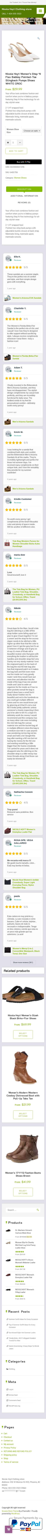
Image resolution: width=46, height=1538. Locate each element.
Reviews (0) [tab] (24, 202)
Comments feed (14, 1400)
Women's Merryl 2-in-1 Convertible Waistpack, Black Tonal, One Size (26, 951)
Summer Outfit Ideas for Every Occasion (23, 1319)
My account (8, 1444)
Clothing (12, 1369)
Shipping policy (10, 1455)
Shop (6, 1458)
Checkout (8, 1437)
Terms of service (11, 1462)
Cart (5, 1433)
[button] (38, 38)
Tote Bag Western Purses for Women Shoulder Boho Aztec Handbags (26, 543)
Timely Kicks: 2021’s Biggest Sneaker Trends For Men (22, 1339)
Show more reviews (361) (23, 962)
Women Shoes (20, 178)
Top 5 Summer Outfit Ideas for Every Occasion (22, 1326)
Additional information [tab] (24, 195)
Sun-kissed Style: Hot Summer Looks (22, 1333)
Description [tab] (24, 189)
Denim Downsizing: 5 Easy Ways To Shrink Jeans (24, 1347)
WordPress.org (14, 1406)
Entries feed (13, 1395)
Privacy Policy (10, 1448)
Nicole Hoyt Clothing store (17, 9)
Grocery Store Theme (10, 1511)
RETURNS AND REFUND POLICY (18, 1451)
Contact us (8, 1440)
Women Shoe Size (13, 130)
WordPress (15, 1514)
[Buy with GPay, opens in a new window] (24, 161)
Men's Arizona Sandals (23, 422)
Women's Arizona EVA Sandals (27, 298)
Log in (11, 1389)
